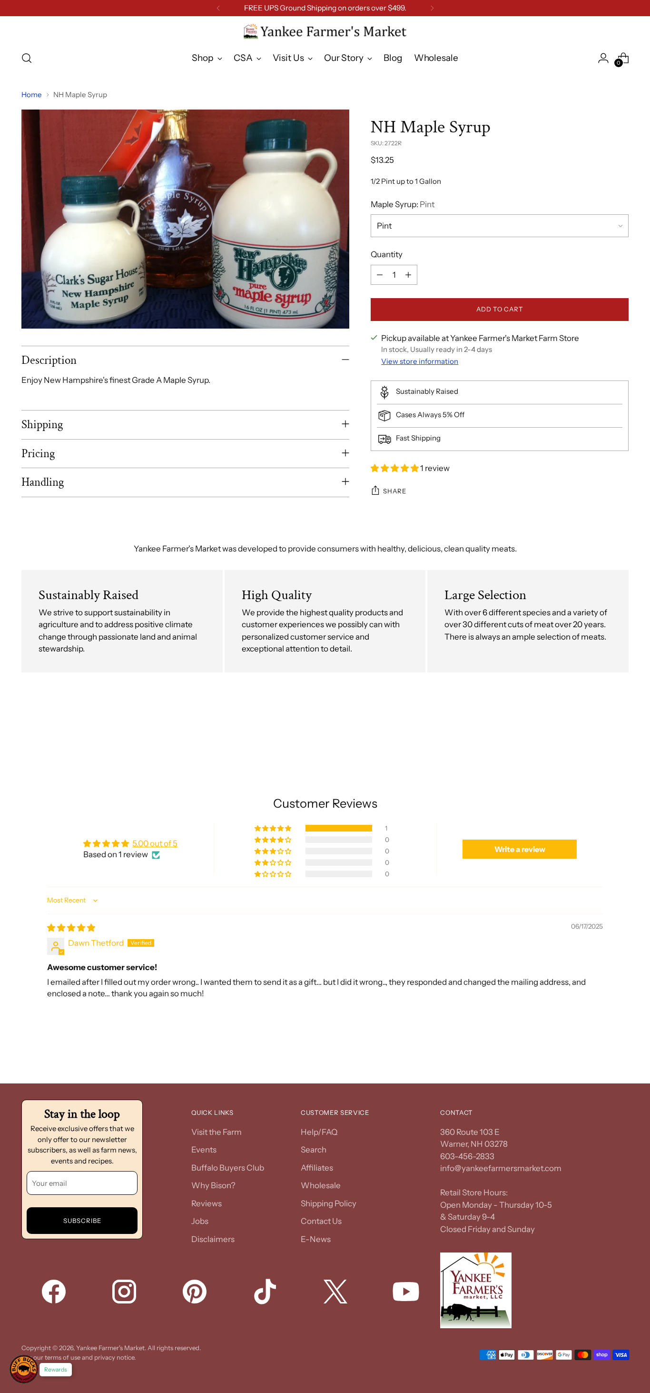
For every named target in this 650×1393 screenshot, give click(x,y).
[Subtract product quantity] (379, 274)
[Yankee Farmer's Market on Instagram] (125, 1293)
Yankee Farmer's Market (110, 1348)
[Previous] (218, 8)
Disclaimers (213, 1239)
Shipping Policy (328, 1203)
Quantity (387, 254)
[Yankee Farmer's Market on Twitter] (336, 1293)
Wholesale (321, 1185)
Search (313, 1149)
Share (394, 491)
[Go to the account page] (603, 58)
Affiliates (317, 1168)
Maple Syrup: (402, 204)
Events (204, 1149)
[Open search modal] (26, 58)
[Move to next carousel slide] (620, 731)
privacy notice (114, 1357)
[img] (71, 927)
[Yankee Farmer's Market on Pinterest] (195, 1293)
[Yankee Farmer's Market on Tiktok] (266, 1293)
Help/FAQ (319, 1132)
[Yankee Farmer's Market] (325, 32)
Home (31, 94)
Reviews (206, 1203)
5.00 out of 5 (154, 843)
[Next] (432, 8)
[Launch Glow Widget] (24, 1369)
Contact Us (321, 1221)
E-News (316, 1239)
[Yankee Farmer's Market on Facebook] (54, 1293)
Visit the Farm (216, 1132)
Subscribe (82, 1220)
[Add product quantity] (408, 274)
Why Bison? (213, 1185)
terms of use (62, 1357)
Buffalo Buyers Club (227, 1168)
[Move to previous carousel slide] (599, 732)
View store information (419, 361)
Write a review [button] (519, 849)
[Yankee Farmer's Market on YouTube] (407, 1293)
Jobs (199, 1221)
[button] (395, 468)
